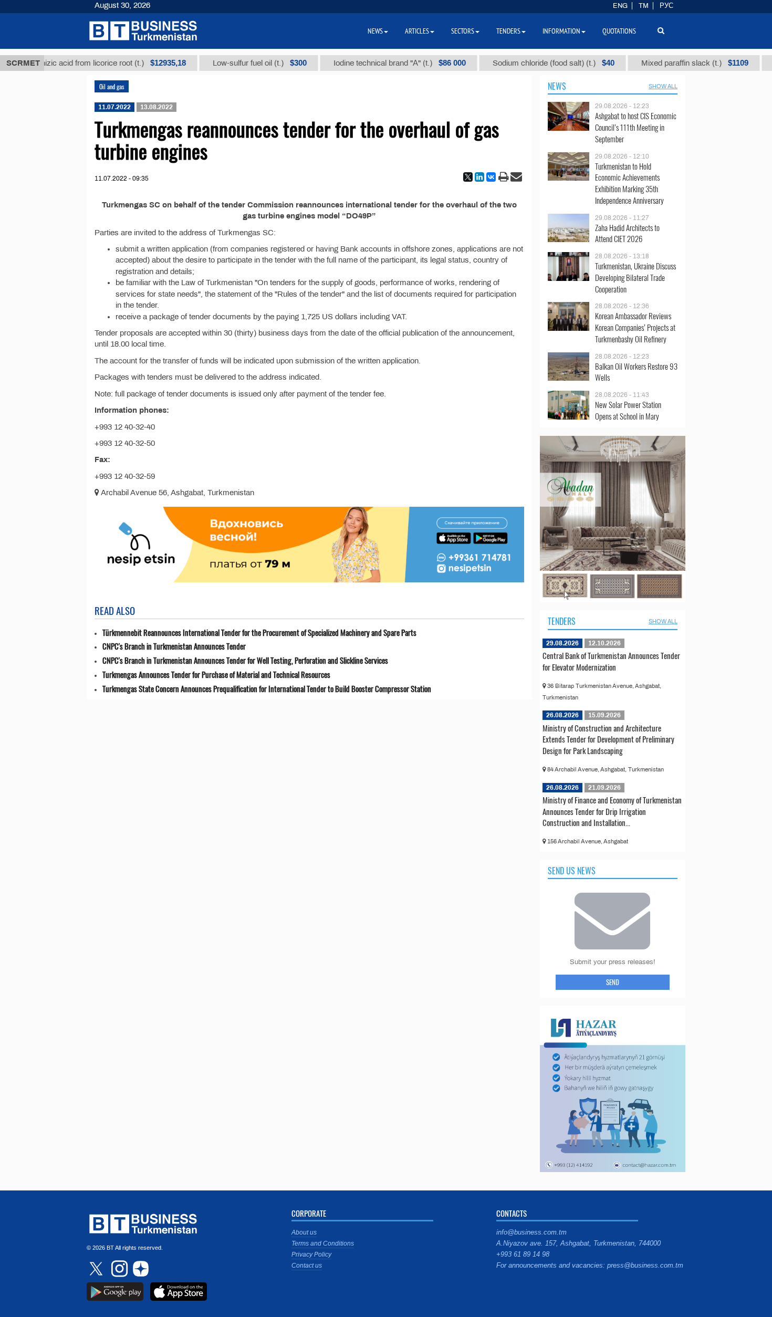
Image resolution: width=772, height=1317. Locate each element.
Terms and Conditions (322, 1243)
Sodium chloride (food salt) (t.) (519, 63)
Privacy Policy (311, 1254)
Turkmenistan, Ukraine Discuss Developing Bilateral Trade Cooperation (635, 277)
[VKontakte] (491, 177)
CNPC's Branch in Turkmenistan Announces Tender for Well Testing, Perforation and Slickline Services (245, 660)
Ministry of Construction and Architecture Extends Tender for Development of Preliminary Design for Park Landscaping (608, 739)
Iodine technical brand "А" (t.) (365, 63)
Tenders (562, 621)
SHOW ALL (663, 86)
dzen (139, 1268)
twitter (97, 1268)
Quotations (619, 31)
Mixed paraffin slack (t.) (660, 63)
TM (644, 5)
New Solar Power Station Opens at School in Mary (628, 410)
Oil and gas (111, 86)
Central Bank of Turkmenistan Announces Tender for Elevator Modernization (611, 661)
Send (612, 982)
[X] (468, 177)
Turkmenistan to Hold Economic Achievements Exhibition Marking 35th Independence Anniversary (629, 183)
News (557, 86)
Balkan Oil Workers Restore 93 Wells (636, 372)
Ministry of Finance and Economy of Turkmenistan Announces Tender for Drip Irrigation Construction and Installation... (612, 811)
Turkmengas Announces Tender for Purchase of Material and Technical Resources (216, 674)
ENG (620, 5)
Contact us (306, 1265)
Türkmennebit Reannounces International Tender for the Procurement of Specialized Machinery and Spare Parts (259, 632)
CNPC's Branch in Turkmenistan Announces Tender (174, 646)
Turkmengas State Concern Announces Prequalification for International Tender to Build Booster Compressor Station (266, 688)
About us (304, 1232)
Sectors (462, 31)
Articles (417, 31)
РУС (666, 5)
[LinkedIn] (479, 177)
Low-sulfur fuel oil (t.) (226, 63)
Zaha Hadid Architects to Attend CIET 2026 (627, 233)
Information (561, 31)
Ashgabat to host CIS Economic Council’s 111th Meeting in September (635, 127)
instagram (118, 1268)
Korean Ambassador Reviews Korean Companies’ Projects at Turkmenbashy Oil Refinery (635, 327)
